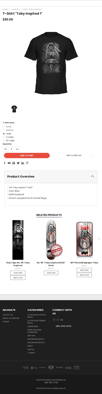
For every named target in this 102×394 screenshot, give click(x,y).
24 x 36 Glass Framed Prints (36, 321)
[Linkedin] (22, 163)
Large (8, 133)
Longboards (32, 326)
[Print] (13, 163)
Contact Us (8, 315)
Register (15, 318)
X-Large (9, 137)
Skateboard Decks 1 (35, 339)
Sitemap (6, 322)
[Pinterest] (27, 163)
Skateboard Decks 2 (36, 342)
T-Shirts (31, 353)
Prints (30, 346)
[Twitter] (18, 163)
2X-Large (10, 140)
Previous (3, 239)
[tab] (51, 176)
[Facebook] (4, 163)
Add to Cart (17, 278)
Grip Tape (31, 336)
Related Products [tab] (49, 215)
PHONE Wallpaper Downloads (34, 331)
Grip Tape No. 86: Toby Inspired (18, 264)
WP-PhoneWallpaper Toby (84, 262)
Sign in (6, 318)
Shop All (30, 349)
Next (99, 239)
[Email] (9, 163)
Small (8, 126)
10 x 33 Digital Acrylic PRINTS (36, 316)
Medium (10, 130)
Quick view (18, 273)
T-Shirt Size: (9, 122)
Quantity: (7, 144)
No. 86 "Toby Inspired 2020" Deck (51, 264)
